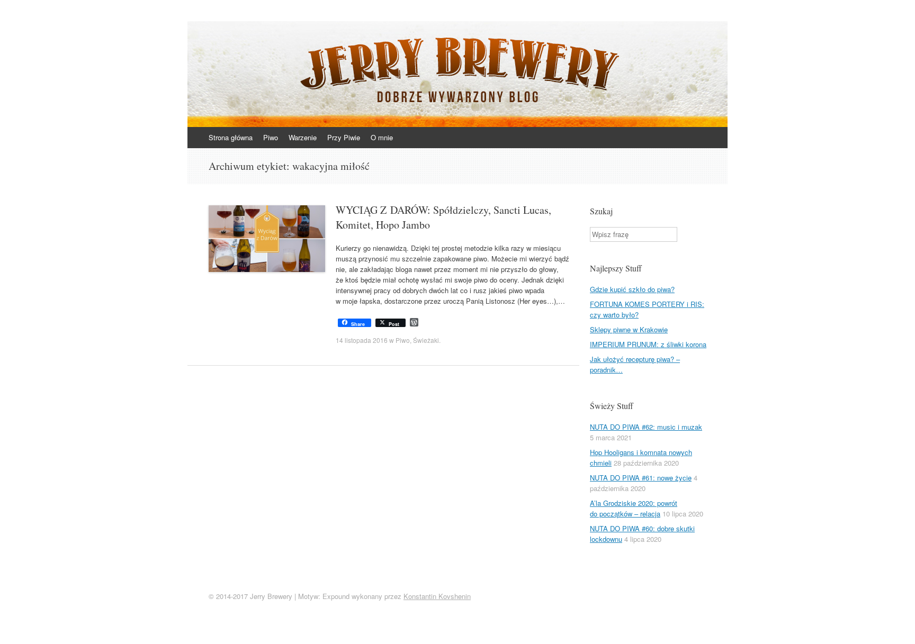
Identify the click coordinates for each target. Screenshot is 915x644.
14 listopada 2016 (362, 339)
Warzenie (303, 137)
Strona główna (231, 137)
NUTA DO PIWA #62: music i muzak (646, 427)
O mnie (382, 137)
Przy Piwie (343, 137)
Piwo (270, 137)
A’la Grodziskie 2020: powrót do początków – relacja (633, 508)
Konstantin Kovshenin (437, 596)
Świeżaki (426, 339)
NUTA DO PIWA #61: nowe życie (641, 478)
